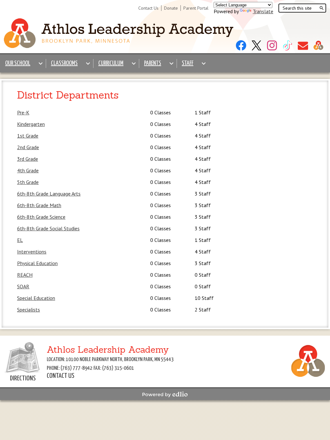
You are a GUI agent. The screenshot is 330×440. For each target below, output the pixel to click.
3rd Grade (27, 159)
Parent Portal (196, 8)
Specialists (28, 309)
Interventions (31, 251)
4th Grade (28, 170)
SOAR (23, 286)
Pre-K (23, 112)
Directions (23, 378)
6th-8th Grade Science (41, 217)
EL (20, 240)
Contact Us (148, 8)
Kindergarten (31, 124)
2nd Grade (28, 147)
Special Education (36, 298)
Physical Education (37, 263)
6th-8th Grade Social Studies (48, 228)
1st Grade (27, 135)
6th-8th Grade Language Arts (49, 193)
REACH (25, 275)
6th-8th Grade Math (39, 205)
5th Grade (28, 182)
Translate (263, 11)
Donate (171, 8)
